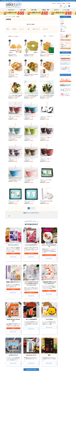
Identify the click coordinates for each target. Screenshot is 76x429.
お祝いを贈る (34, 9)
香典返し (45, 9)
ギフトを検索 (66, 9)
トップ (6, 16)
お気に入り (65, 7)
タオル (62, 25)
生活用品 (62, 23)
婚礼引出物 (63, 31)
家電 (61, 29)
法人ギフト (56, 9)
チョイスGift (73, 0)
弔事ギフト (68, 0)
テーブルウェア (63, 26)
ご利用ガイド (54, 3)
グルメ (62, 18)
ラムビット (63, 0)
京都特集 (17, 16)
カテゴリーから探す (12, 16)
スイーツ (62, 20)
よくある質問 (68, 3)
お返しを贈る (23, 9)
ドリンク (62, 21)
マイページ (61, 7)
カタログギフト (11, 9)
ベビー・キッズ (63, 28)
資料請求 (63, 3)
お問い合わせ (59, 3)
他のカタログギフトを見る (31, 369)
